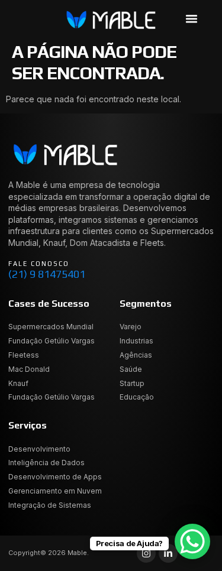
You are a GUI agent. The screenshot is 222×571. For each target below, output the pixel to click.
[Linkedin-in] (168, 553)
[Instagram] (146, 553)
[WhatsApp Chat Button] (192, 541)
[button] (191, 18)
